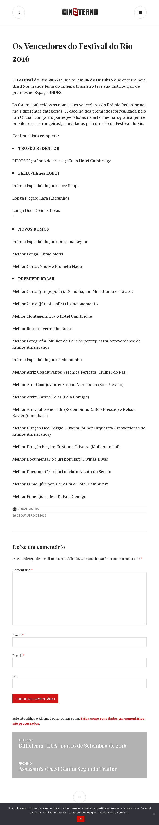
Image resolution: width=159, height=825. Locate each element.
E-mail (18, 655)
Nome (18, 635)
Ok (80, 818)
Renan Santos (28, 509)
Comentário (22, 569)
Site (15, 676)
